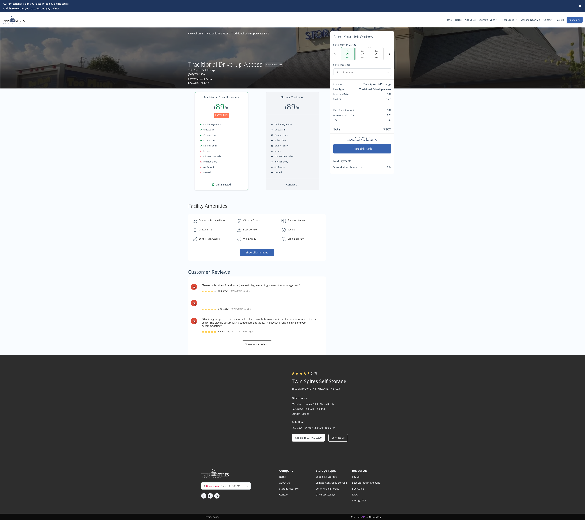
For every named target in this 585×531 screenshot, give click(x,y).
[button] (203, 496)
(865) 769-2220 (196, 74)
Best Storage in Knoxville (366, 482)
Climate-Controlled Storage (331, 482)
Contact (283, 494)
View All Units (196, 33)
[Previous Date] (334, 53)
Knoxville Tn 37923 (217, 33)
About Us (284, 482)
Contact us (338, 437)
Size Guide (358, 488)
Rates (282, 476)
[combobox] (362, 72)
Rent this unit (362, 149)
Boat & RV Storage (326, 476)
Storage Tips (359, 500)
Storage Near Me (289, 488)
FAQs (355, 494)
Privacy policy (212, 517)
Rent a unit (575, 19)
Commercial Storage (327, 488)
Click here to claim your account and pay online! (31, 8)
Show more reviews (257, 344)
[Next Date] (389, 53)
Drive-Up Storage (325, 494)
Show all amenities (257, 252)
